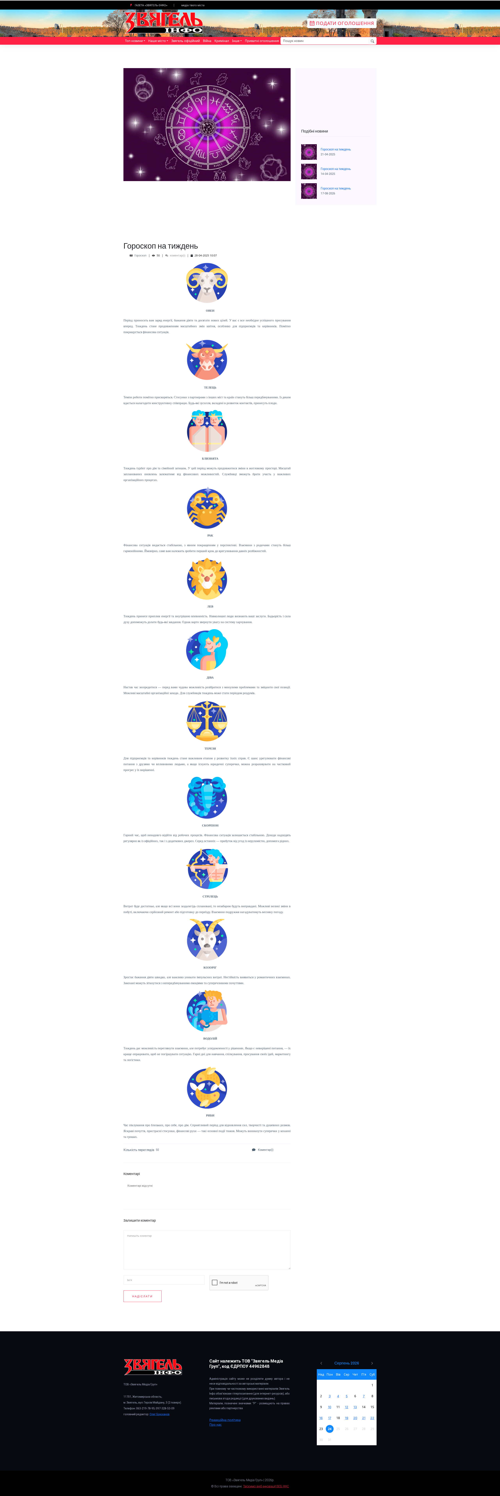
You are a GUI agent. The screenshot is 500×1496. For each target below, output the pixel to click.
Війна (207, 41)
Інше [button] (235, 41)
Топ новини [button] (134, 41)
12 (346, 1407)
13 (355, 1407)
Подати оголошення (344, 23)
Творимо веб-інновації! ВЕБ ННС (266, 1486)
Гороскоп (140, 255)
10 (329, 1407)
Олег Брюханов (160, 1414)
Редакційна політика (225, 1420)
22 (372, 1418)
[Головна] (164, 23)
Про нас (215, 1424)
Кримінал (221, 41)
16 (321, 1418)
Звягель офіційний (185, 41)
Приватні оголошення (262, 41)
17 (329, 1418)
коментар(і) (177, 255)
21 (363, 1418)
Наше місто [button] (157, 41)
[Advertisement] (207, 208)
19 (346, 1418)
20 (355, 1418)
